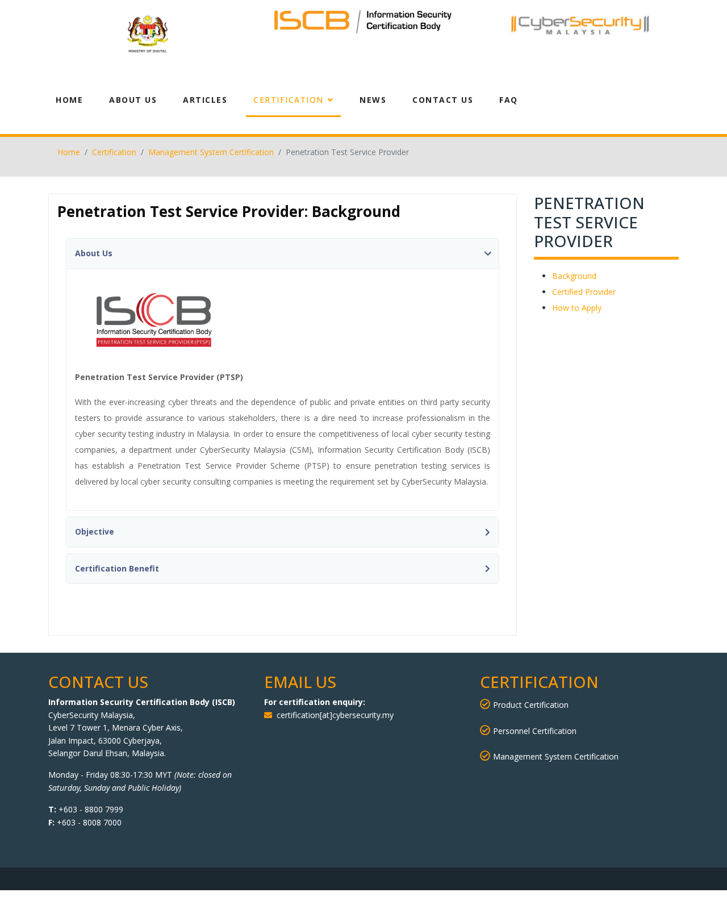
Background (574, 275)
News (373, 99)
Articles (205, 99)
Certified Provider (584, 291)
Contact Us (442, 99)
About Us (133, 99)
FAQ (508, 99)
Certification (288, 99)
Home (69, 99)
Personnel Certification (534, 730)
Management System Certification (556, 756)
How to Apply (576, 307)
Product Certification (531, 704)
